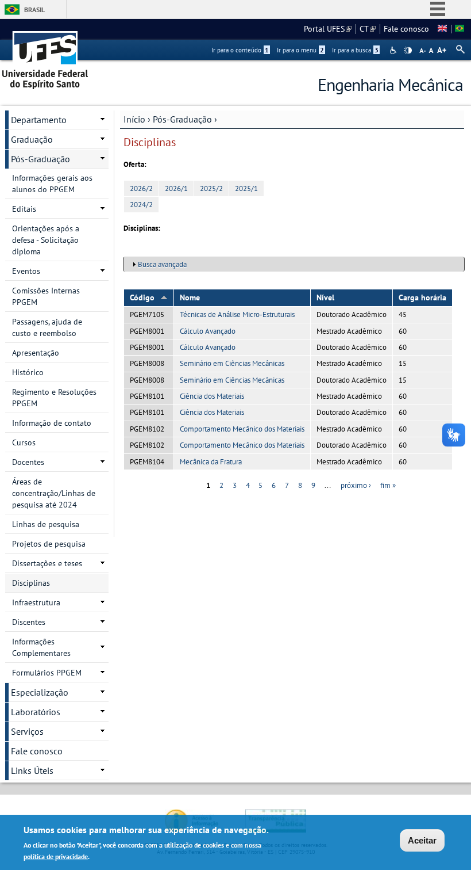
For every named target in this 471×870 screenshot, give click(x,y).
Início (134, 119)
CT (368, 29)
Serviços (27, 731)
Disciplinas (31, 583)
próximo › (356, 485)
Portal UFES (328, 29)
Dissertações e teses (47, 563)
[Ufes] (45, 56)
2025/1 (246, 188)
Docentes (28, 462)
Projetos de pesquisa (49, 544)
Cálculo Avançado (207, 331)
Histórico (28, 372)
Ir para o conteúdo (240, 50)
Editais (24, 209)
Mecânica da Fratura (211, 462)
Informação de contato (51, 423)
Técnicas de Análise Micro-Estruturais (237, 314)
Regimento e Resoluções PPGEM (54, 398)
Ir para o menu (300, 50)
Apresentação (35, 353)
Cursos (24, 442)
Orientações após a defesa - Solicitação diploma (45, 240)
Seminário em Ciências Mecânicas (232, 363)
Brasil (34, 9)
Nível (325, 297)
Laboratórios (35, 712)
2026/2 (141, 188)
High (408, 51)
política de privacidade (56, 856)
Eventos (26, 271)
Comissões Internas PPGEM (46, 296)
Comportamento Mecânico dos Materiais (242, 429)
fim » (388, 485)
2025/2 (211, 188)
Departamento (39, 119)
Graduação (32, 139)
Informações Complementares (41, 647)
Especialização (39, 692)
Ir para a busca (355, 50)
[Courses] (442, 29)
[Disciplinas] (459, 29)
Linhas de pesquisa (45, 524)
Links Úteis (32, 770)
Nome (190, 297)
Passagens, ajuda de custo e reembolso (47, 327)
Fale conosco (406, 29)
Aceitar (422, 840)
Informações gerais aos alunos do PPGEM (52, 183)
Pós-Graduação (182, 119)
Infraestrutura (36, 602)
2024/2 (141, 204)
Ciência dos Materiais (212, 396)
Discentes (28, 622)
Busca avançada (162, 264)
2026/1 (176, 188)
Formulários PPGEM (47, 672)
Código (142, 297)
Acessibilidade (394, 50)
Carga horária (422, 297)
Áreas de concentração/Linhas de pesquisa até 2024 (53, 493)
